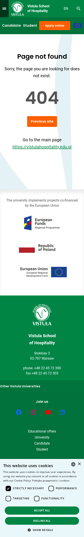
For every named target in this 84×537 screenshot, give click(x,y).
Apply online (54, 25)
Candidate (11, 25)
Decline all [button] (42, 521)
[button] (42, 530)
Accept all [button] (42, 510)
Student (30, 25)
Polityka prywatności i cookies (50, 480)
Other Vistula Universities (20, 386)
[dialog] (42, 498)
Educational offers (42, 431)
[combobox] (73, 464)
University (42, 437)
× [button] (79, 464)
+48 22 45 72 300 (47, 368)
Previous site (42, 121)
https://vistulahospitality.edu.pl (42, 146)
